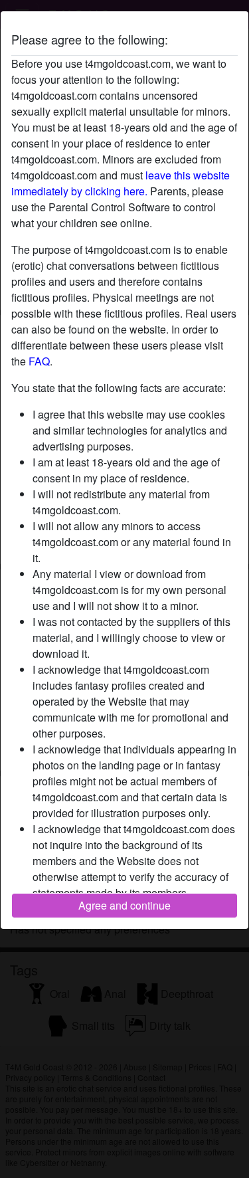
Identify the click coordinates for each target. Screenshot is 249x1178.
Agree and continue (124, 905)
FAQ (39, 361)
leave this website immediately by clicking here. (120, 183)
